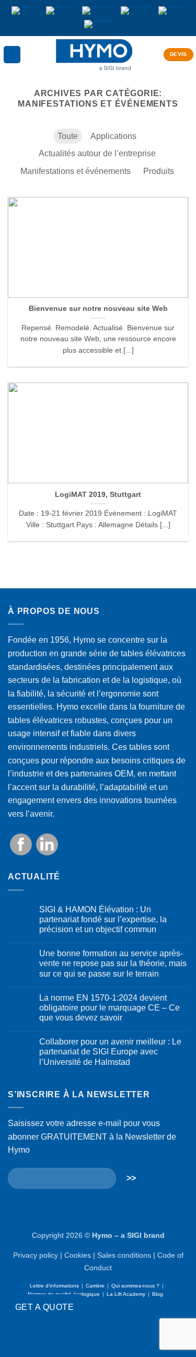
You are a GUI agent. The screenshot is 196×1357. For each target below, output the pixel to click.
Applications (113, 136)
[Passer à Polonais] (171, 11)
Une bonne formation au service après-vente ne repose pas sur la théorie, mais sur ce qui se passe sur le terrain (113, 963)
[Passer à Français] (134, 11)
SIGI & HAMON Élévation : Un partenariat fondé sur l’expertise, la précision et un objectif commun (103, 919)
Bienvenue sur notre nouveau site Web (98, 308)
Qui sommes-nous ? (135, 1286)
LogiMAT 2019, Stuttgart (98, 494)
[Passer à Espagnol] (98, 24)
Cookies (77, 1255)
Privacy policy (35, 1255)
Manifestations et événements (75, 171)
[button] (12, 54)
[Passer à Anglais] (23, 11)
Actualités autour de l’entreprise (97, 153)
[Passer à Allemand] (96, 11)
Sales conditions (124, 1255)
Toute (67, 136)
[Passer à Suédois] (59, 11)
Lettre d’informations (54, 1286)
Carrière (95, 1286)
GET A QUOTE (44, 1307)
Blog (157, 1294)
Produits (158, 171)
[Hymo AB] (94, 54)
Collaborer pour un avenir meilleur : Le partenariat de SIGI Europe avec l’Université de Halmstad (110, 1051)
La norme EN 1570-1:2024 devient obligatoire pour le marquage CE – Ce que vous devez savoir (109, 1007)
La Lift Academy (126, 1294)
